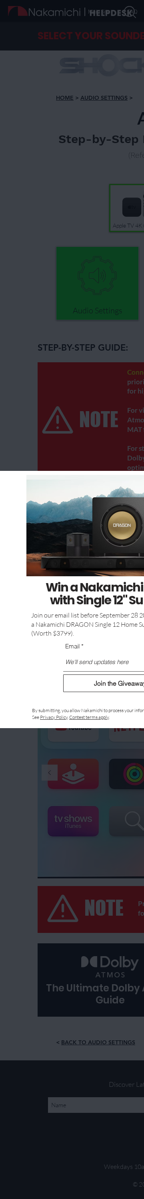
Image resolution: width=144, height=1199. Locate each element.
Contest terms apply (89, 717)
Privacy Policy (54, 717)
